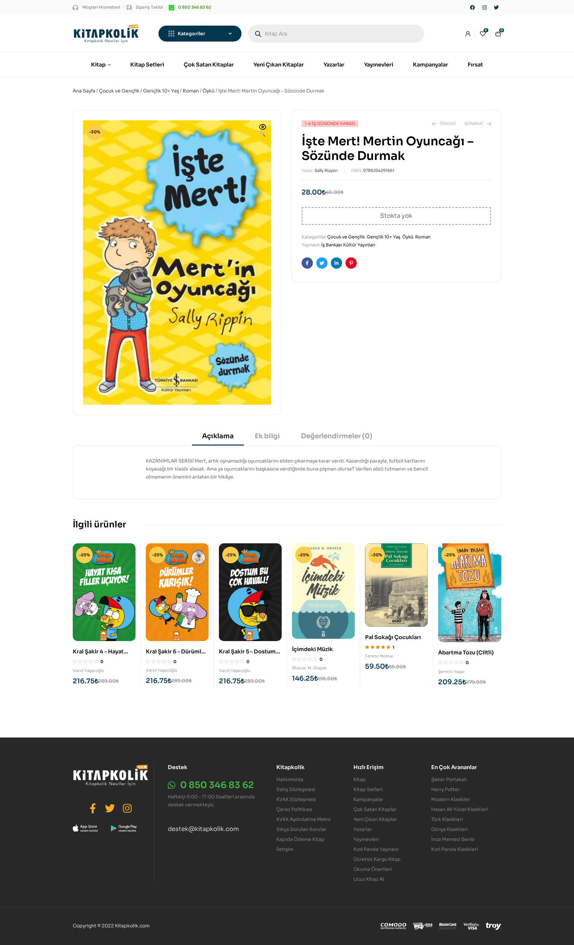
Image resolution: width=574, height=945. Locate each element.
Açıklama (218, 436)
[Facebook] (472, 7)
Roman (191, 91)
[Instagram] (484, 7)
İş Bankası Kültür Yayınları (348, 245)
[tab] (218, 438)
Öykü (209, 91)
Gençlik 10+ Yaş (161, 91)
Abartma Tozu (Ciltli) (466, 652)
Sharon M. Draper (309, 667)
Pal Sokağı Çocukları (393, 637)
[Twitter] (496, 7)
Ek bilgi (267, 436)
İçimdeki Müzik (312, 649)
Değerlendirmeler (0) (336, 436)
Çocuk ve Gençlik (119, 91)
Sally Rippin (326, 170)
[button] (263, 131)
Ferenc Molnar (379, 655)
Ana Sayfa (84, 91)
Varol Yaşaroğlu (88, 670)
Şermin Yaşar (451, 671)
